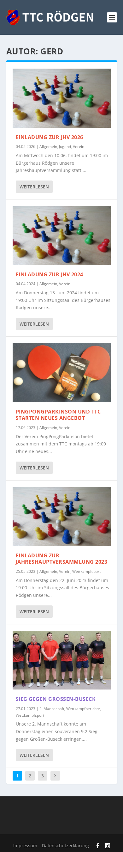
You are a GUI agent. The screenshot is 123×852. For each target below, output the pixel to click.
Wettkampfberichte (83, 708)
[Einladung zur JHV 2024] (62, 235)
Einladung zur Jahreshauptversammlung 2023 (62, 559)
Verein (78, 146)
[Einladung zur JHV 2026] (62, 98)
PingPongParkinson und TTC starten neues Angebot (58, 415)
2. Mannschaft (51, 708)
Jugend (65, 146)
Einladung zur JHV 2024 (49, 274)
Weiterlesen (34, 187)
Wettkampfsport (86, 571)
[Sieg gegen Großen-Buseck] (62, 660)
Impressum (25, 846)
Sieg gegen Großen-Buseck (56, 699)
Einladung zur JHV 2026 (49, 137)
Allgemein (48, 146)
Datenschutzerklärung (65, 846)
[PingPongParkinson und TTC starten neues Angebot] (62, 372)
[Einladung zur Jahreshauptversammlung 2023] (62, 516)
